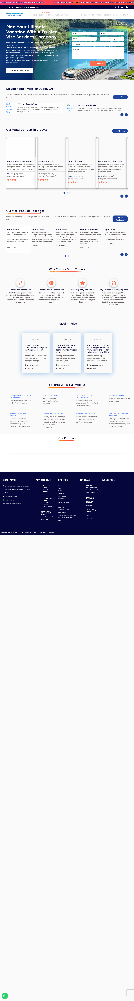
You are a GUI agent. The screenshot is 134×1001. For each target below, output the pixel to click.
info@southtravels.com (13, 512)
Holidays (107, 15)
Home (35, 15)
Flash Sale (75, 15)
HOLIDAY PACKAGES (64, 518)
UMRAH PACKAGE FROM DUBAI (67, 523)
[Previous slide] (122, 114)
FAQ (59, 493)
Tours (99, 15)
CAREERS (60, 499)
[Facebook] (115, 7)
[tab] (64, 193)
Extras (115, 15)
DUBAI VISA (61, 515)
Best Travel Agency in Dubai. (44, 544)
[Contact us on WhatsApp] (5, 996)
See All (120, 97)
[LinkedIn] (127, 7)
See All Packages (120, 218)
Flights (92, 15)
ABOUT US (61, 501)
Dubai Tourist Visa (46, 15)
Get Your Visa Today (19, 70)
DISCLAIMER (61, 507)
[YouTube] (122, 7)
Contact (124, 15)
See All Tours (120, 131)
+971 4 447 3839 (16, 7)
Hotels (84, 15)
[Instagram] (118, 7)
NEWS (59, 496)
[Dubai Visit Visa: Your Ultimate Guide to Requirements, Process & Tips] (67, 339)
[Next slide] (126, 114)
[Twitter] (107, 544)
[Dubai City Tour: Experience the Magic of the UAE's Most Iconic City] (36, 339)
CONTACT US (62, 504)
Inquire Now (98, 63)
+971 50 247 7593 (32, 7)
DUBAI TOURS (62, 520)
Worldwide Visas (62, 15)
